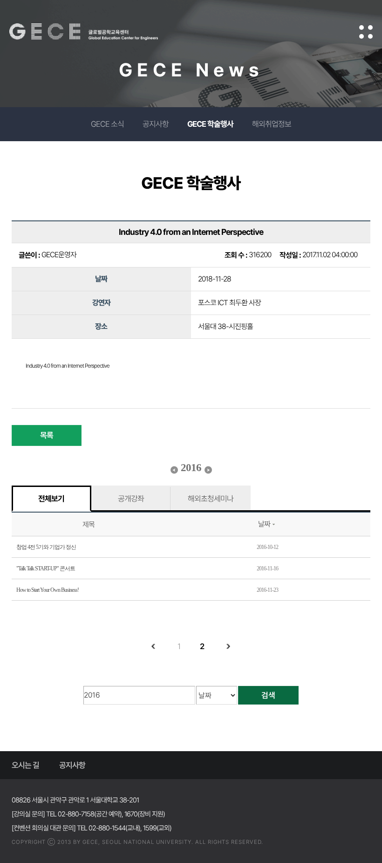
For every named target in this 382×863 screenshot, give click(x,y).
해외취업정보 (271, 124)
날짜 (264, 524)
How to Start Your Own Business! (47, 590)
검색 (268, 695)
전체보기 (51, 498)
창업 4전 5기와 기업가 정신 (46, 547)
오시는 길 (25, 765)
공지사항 (156, 124)
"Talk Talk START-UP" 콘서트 (45, 568)
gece (95, 31)
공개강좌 (131, 498)
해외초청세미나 (210, 498)
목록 (46, 435)
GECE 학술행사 (210, 124)
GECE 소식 (107, 124)
